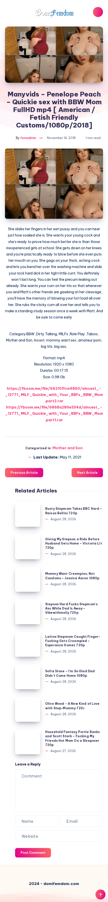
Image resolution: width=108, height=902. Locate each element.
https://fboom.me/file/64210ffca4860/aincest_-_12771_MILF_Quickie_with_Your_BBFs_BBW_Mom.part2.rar (54, 394)
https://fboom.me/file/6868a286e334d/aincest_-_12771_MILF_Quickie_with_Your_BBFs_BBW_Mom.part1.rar (54, 413)
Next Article (87, 472)
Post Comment (33, 852)
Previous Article (24, 472)
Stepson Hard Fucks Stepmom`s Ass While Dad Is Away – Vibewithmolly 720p (71, 608)
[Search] (98, 12)
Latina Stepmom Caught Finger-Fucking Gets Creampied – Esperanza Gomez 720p (72, 641)
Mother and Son (67, 448)
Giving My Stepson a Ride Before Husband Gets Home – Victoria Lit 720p (73, 543)
